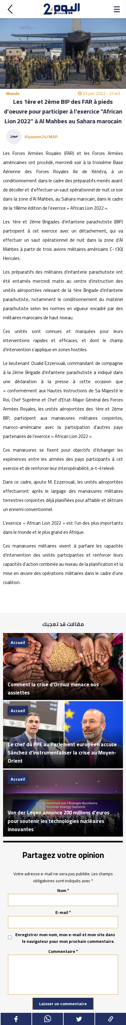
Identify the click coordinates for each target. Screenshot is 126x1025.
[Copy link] (110, 1019)
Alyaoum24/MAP (41, 137)
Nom (63, 890)
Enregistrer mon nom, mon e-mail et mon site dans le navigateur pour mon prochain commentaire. (65, 938)
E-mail (63, 912)
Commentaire (63, 951)
